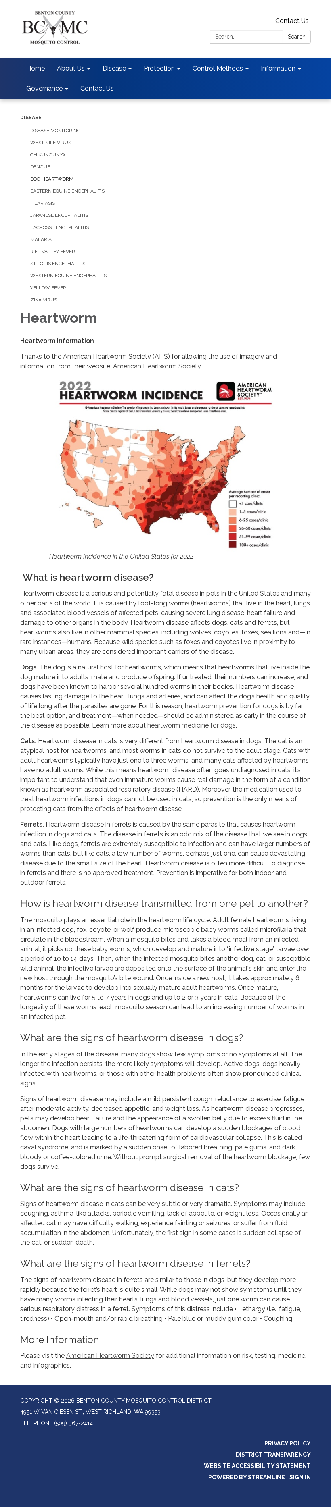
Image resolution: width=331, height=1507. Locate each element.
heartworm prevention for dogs (231, 706)
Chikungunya (47, 155)
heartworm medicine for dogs (191, 725)
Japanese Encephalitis (59, 215)
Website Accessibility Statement (257, 1466)
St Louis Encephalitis (57, 263)
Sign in (300, 1477)
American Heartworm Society (157, 366)
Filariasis (42, 203)
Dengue (40, 167)
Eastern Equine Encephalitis (67, 191)
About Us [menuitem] (71, 68)
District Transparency (273, 1454)
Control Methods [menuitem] (218, 68)
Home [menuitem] (35, 68)
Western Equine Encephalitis (68, 276)
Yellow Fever (48, 288)
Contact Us (292, 21)
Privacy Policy (287, 1443)
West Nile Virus (50, 143)
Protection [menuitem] (159, 68)
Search (297, 36)
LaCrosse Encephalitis (59, 227)
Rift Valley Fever (52, 251)
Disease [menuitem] (114, 68)
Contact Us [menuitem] (97, 88)
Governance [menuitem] (44, 88)
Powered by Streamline (246, 1477)
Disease (31, 118)
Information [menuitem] (278, 68)
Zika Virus (43, 300)
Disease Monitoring (55, 130)
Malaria (41, 239)
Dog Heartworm (51, 179)
